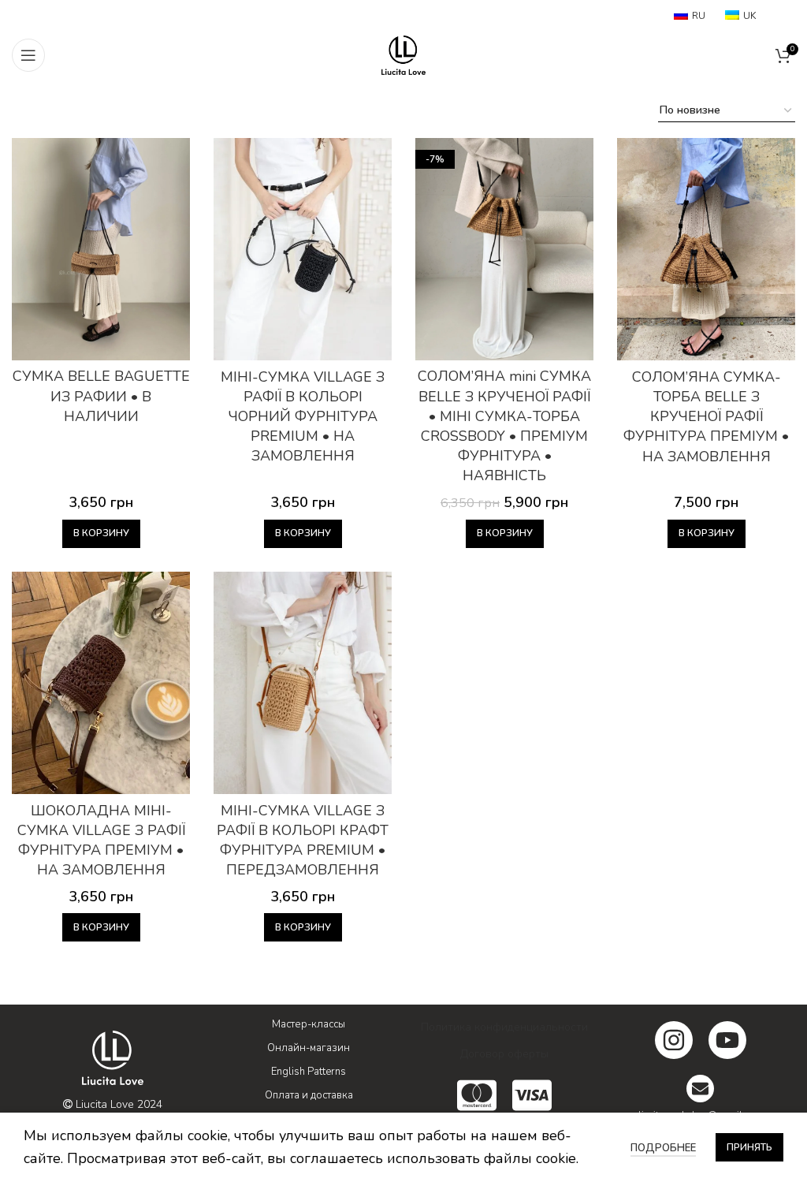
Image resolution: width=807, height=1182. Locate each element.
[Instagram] (674, 1040)
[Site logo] (403, 53)
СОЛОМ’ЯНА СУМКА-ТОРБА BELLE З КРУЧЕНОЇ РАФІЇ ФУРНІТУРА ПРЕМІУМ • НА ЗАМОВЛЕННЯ (706, 416)
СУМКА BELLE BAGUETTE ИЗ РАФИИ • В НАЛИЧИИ (101, 396)
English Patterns (308, 1072)
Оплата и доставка (309, 1095)
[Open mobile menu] (28, 55)
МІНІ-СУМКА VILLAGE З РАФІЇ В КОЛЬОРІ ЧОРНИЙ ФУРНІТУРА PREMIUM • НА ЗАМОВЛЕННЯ (303, 416)
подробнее (663, 1148)
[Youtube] (727, 1040)
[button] (101, 534)
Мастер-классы (308, 1024)
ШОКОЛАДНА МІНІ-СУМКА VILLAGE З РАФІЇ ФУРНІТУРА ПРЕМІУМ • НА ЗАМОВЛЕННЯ (101, 840)
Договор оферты (504, 1053)
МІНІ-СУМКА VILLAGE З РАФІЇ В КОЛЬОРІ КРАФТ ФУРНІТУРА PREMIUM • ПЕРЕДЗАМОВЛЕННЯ (303, 840)
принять (749, 1147)
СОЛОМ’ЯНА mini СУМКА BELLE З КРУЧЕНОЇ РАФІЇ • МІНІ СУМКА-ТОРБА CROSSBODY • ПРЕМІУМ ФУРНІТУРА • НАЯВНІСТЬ (504, 426)
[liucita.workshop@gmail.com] (700, 1088)
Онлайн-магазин (308, 1048)
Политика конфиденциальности (504, 1027)
